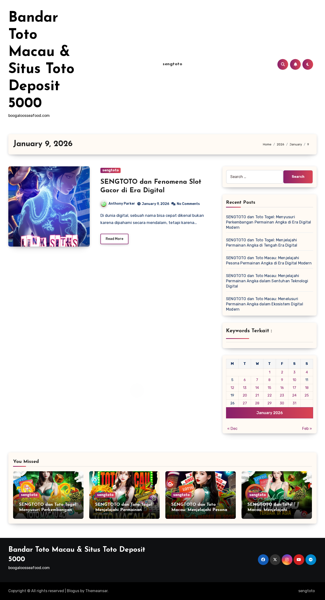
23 (282, 395)
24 (294, 395)
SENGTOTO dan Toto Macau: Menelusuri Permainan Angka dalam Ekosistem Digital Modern (264, 304)
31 (294, 403)
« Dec (232, 428)
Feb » (307, 428)
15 (269, 388)
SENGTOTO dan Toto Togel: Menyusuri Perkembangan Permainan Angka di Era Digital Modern (268, 222)
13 (244, 388)
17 (294, 388)
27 (245, 403)
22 (269, 395)
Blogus (73, 591)
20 (245, 395)
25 (307, 395)
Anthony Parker (121, 204)
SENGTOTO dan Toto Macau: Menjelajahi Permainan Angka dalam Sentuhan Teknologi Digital (267, 280)
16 (282, 388)
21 (257, 395)
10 (294, 380)
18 (307, 388)
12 (232, 388)
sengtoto (172, 64)
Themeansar (96, 591)
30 (282, 403)
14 (257, 388)
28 (257, 403)
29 (269, 403)
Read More (114, 239)
